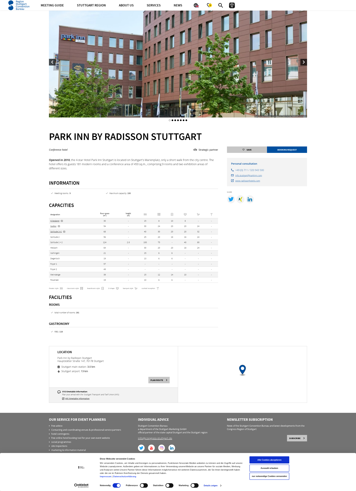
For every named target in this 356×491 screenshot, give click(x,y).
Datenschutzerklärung (124, 476)
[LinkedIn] (171, 448)
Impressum (105, 476)
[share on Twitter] (231, 199)
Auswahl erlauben (269, 468)
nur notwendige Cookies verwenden (269, 476)
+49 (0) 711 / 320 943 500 (249, 170)
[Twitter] (141, 448)
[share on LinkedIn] (250, 199)
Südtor (53, 226)
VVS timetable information (77, 398)
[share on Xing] (240, 199)
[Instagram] (161, 448)
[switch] (144, 485)
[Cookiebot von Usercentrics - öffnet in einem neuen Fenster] (81, 485)
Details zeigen (210, 485)
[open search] (220, 5)
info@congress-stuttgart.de (155, 438)
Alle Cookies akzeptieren (269, 460)
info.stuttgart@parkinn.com (248, 175)
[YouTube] (151, 448)
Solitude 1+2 (56, 231)
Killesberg (54, 220)
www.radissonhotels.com (247, 180)
